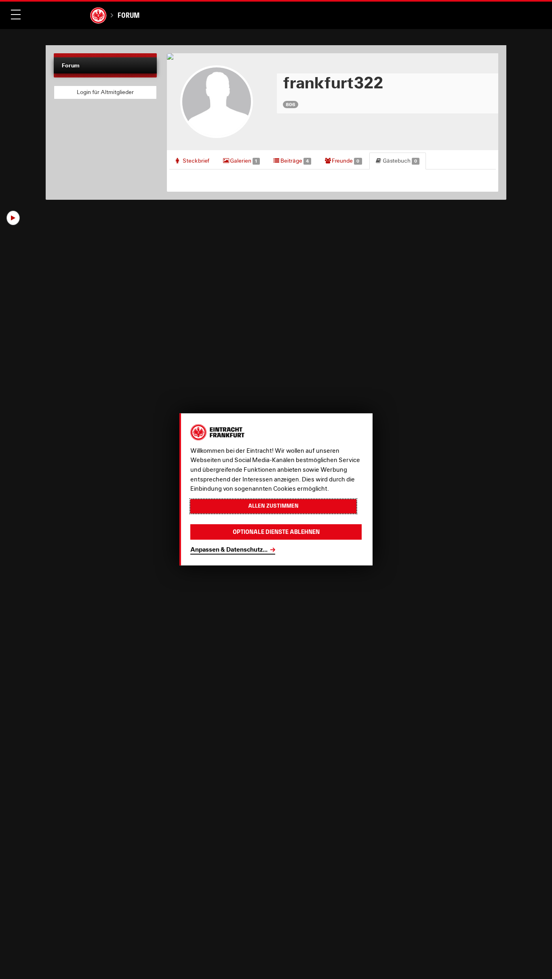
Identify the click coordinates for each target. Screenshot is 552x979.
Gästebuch (399, 160)
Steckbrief (195, 160)
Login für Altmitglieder (105, 92)
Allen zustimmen (273, 506)
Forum (128, 15)
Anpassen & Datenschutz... (229, 549)
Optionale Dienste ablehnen (276, 532)
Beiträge (294, 160)
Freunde (345, 160)
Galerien (243, 160)
